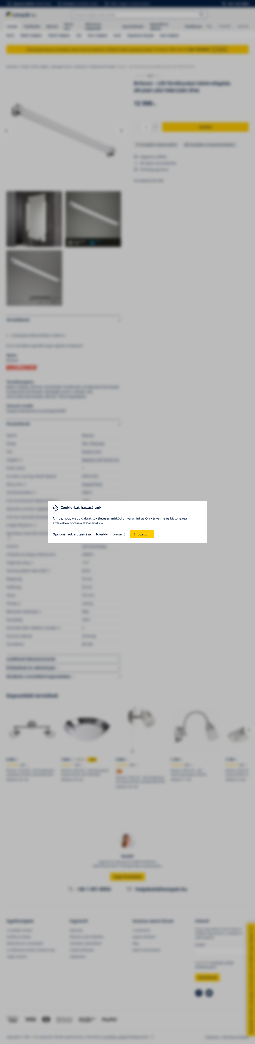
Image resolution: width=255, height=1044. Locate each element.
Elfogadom (142, 534)
